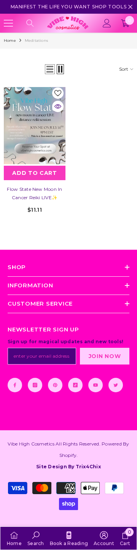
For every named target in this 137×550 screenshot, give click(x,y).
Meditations (36, 40)
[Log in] (107, 23)
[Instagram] (35, 385)
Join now (105, 356)
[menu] (8, 23)
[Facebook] (15, 385)
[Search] (30, 23)
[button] (50, 69)
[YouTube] (95, 385)
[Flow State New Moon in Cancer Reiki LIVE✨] (34, 126)
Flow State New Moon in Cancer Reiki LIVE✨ (34, 193)
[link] (36, 538)
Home (10, 40)
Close (130, 7)
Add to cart (34, 173)
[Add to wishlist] (58, 93)
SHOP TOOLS (109, 7)
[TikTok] (75, 385)
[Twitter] (115, 385)
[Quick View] (58, 106)
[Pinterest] (55, 385)
